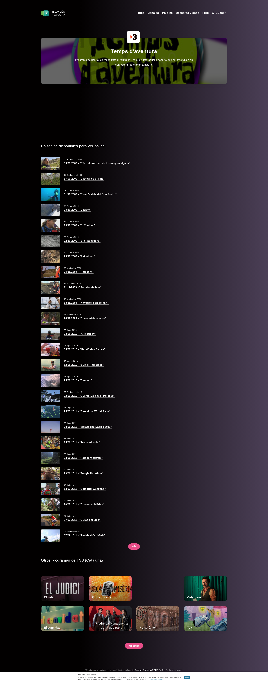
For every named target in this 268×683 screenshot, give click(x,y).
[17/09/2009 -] (50, 179)
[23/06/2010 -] (50, 334)
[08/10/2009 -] (50, 210)
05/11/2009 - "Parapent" (79, 271)
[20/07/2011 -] (50, 504)
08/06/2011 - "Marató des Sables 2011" (88, 427)
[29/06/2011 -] (50, 473)
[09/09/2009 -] (50, 163)
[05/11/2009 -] (50, 272)
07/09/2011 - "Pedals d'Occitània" (85, 535)
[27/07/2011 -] (50, 520)
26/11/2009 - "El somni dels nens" (85, 318)
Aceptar (187, 677)
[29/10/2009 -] (50, 256)
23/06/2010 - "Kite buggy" (80, 334)
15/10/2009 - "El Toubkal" (80, 225)
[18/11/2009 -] (50, 303)
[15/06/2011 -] (50, 442)
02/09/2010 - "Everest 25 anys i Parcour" (89, 396)
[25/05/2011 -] (50, 411)
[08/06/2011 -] (50, 427)
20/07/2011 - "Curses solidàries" (84, 504)
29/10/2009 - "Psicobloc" (79, 256)
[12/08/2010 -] (50, 365)
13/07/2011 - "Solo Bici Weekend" (85, 489)
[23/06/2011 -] (50, 458)
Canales (153, 12)
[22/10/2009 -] (50, 241)
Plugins (167, 12)
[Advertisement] (134, 113)
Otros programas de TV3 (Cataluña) (72, 560)
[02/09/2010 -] (50, 396)
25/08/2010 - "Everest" (78, 380)
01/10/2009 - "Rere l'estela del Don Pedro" (90, 194)
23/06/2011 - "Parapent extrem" (83, 458)
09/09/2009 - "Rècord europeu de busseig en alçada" (97, 163)
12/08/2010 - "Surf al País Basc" (84, 365)
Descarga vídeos (187, 12)
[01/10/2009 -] (50, 194)
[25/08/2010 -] (50, 380)
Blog (141, 12)
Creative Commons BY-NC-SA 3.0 (150, 670)
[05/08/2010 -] (50, 349)
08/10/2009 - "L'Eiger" (77, 209)
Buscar (220, 12)
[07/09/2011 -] (50, 535)
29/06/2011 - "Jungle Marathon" (83, 473)
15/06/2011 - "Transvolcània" (82, 442)
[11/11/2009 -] (50, 287)
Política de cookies (156, 679)
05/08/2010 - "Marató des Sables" (84, 349)
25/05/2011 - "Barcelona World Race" (87, 411)
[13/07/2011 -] (50, 489)
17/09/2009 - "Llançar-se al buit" (84, 178)
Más (134, 546)
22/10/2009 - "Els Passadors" (82, 240)
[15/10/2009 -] (50, 225)
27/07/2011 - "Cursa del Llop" (82, 520)
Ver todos (134, 645)
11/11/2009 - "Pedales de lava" (83, 287)
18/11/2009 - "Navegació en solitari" (86, 302)
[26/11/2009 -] (50, 318)
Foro (205, 12)
